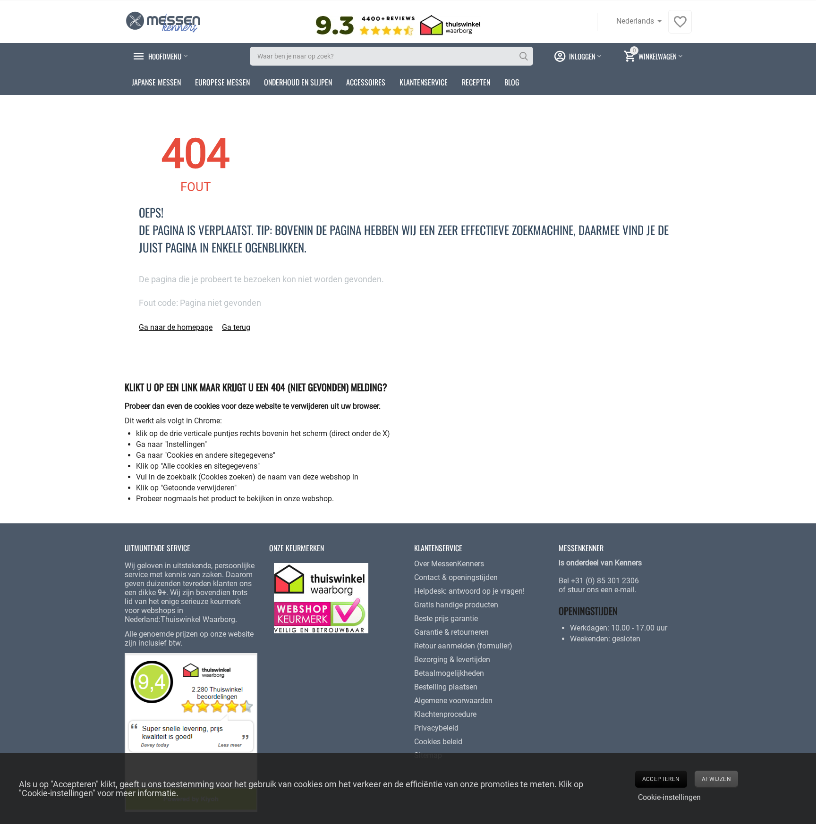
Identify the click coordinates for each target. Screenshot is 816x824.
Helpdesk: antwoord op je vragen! (469, 591)
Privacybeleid (436, 727)
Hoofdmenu (164, 56)
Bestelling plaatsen (445, 686)
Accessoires (365, 82)
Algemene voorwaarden (453, 700)
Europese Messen (222, 82)
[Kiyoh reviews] (191, 731)
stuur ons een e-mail (601, 589)
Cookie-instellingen (669, 797)
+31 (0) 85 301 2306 (605, 580)
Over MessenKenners (449, 563)
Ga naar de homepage (175, 327)
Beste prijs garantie (446, 618)
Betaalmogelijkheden (449, 673)
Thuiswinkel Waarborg (198, 619)
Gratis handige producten (456, 604)
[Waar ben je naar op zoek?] (523, 56)
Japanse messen (156, 82)
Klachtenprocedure (445, 714)
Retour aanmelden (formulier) (463, 645)
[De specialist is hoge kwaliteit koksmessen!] (163, 21)
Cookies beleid (438, 741)
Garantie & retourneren (451, 632)
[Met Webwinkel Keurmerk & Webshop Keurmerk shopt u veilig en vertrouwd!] (321, 597)
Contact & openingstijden (456, 577)
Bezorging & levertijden (452, 659)
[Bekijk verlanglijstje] (680, 26)
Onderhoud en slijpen (298, 82)
